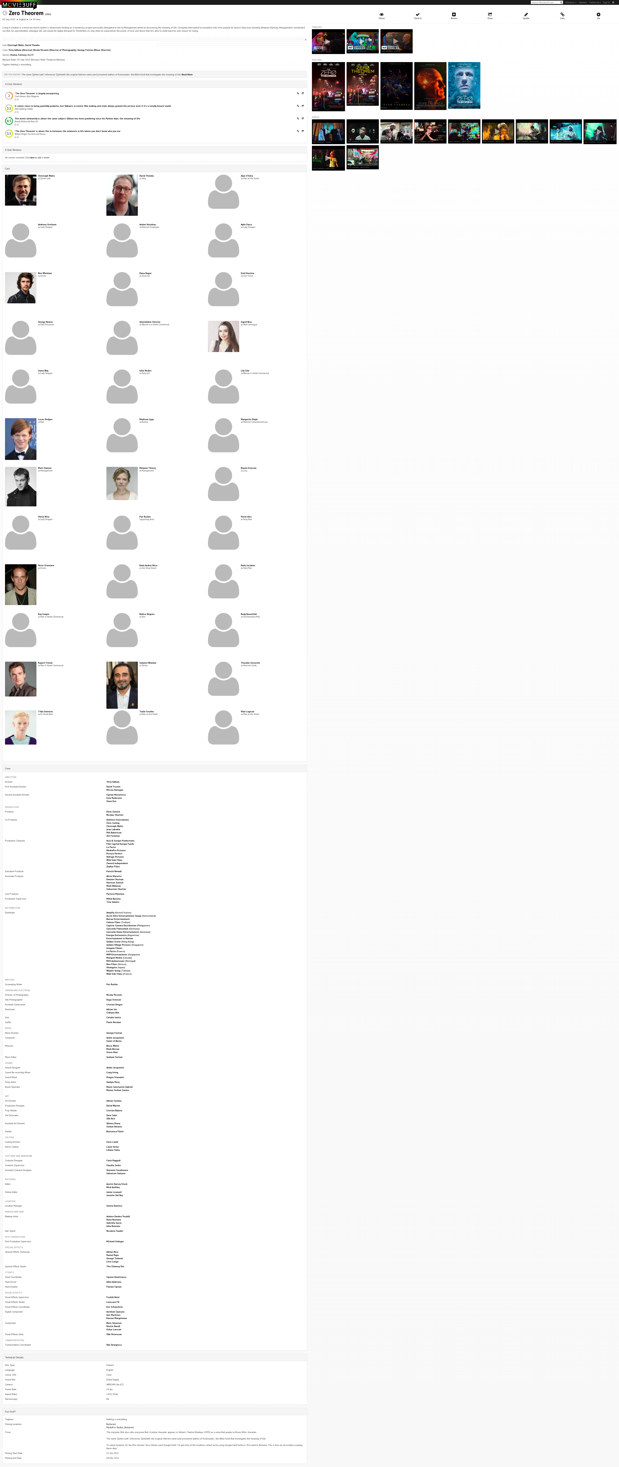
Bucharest (111, 1424)
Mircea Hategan (114, 789)
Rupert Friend (45, 662)
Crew (7, 768)
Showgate (111, 967)
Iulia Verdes (145, 370)
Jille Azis (110, 1118)
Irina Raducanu (114, 797)
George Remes (45, 321)
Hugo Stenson (113, 999)
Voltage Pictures (115, 856)
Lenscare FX (112, 1302)
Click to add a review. (37, 157)
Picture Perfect (114, 853)
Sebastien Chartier (116, 889)
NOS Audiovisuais (115, 961)
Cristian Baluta (114, 1110)
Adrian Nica (112, 1251)
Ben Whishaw (45, 273)
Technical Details (14, 1357)
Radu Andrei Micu (148, 565)
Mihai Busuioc (113, 898)
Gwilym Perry (113, 1082)
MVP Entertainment (116, 954)
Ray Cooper (43, 614)
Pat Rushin (145, 516)
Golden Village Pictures (118, 944)
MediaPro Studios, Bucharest (120, 1427)
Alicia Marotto (114, 876)
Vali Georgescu (114, 1344)
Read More (187, 74)
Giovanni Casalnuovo (117, 1170)
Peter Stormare (46, 565)
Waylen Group (113, 970)
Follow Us (594, 2)
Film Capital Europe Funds (120, 843)
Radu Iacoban (248, 565)
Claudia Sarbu (113, 1165)
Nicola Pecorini (114, 994)
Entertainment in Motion (119, 938)
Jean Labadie (113, 829)
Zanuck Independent (117, 863)
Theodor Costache (250, 662)
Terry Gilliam (112, 781)
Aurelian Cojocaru (115, 1311)
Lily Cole (245, 370)
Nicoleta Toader (114, 1230)
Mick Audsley (113, 1187)
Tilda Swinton (45, 711)
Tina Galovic (112, 901)
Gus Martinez (113, 1314)
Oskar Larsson (113, 1329)
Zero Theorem (26, 13)
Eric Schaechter (114, 1306)
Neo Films (111, 964)
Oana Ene (111, 801)
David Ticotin (113, 786)
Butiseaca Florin (114, 1131)
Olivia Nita (43, 516)
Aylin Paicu (246, 224)
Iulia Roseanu (113, 1226)
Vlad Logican (247, 711)
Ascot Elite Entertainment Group (123, 915)
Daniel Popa (112, 1255)
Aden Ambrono (113, 1281)
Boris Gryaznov (114, 1323)
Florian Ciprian (114, 1286)
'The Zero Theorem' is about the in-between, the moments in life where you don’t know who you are (67, 131)
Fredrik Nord (112, 1297)
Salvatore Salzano (115, 1173)
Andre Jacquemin (115, 1037)
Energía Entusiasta (116, 935)
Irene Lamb (112, 1141)
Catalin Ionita (113, 1017)
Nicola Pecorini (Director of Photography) (54, 50)
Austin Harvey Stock (116, 1184)
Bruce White (112, 1045)
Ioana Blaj (43, 370)
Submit (582, 2)
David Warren (113, 1105)
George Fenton (114, 1032)
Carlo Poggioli (113, 1160)
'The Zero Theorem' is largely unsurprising (37, 93)
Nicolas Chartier (114, 814)
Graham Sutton (114, 1057)
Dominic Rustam (114, 879)
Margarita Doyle (249, 419)
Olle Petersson (114, 1334)
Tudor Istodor (146, 711)
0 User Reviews (13, 149)
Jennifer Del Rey (114, 1195)
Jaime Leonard (114, 1192)
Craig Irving (112, 1072)
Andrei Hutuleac (147, 224)
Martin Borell (113, 1326)
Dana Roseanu (113, 1219)
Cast (7, 168)
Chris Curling (112, 822)
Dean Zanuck (113, 811)
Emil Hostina (247, 273)
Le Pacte (111, 847)
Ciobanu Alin (112, 1012)
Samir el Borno (114, 1040)
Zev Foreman (113, 835)
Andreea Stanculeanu (117, 819)
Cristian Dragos (114, 1004)
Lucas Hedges (45, 419)
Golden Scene (113, 941)
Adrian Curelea (114, 1100)
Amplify (110, 912)
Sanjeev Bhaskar (147, 662)
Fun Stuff (10, 1411)
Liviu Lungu (112, 1261)
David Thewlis (32, 45)
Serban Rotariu (114, 1126)
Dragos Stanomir (115, 1077)
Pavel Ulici (246, 516)
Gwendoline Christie (149, 321)
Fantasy (22, 54)
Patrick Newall (114, 871)
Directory (570, 2)
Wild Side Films (114, 860)
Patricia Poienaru (115, 893)
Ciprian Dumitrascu (116, 1277)
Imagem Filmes (114, 948)
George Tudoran (114, 1258)
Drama (13, 54)
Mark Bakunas (113, 885)
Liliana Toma (113, 1150)
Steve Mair (112, 1052)
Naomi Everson (248, 468)
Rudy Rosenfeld (249, 614)
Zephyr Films (113, 866)
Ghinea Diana (113, 1123)
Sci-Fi (31, 54)
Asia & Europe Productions (120, 840)
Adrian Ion (111, 1009)
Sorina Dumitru (114, 1205)
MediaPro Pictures (116, 850)
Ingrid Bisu (246, 321)
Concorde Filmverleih (117, 928)
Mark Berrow (112, 1049)
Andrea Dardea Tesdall (118, 1216)
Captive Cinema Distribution (121, 925)
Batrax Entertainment (118, 919)
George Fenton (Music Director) (94, 50)
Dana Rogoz (145, 273)
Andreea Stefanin (47, 224)
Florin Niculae (113, 1022)
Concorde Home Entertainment (122, 931)
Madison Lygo (146, 419)
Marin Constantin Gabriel (119, 1086)
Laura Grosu (112, 1146)
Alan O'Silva (247, 175)
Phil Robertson (114, 832)
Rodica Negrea (146, 614)
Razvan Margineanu (116, 1318)
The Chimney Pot (115, 1266)
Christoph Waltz (15, 45)
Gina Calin (111, 1115)
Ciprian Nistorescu (116, 794)
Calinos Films (113, 922)
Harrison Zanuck (114, 882)
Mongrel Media (114, 957)
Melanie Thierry (147, 468)
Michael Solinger (115, 1241)
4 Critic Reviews (13, 84)
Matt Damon (44, 468)
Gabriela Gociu (114, 1222)
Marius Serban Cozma (117, 1090)
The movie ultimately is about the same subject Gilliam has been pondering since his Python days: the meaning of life (77, 118)
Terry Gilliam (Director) (20, 50)
